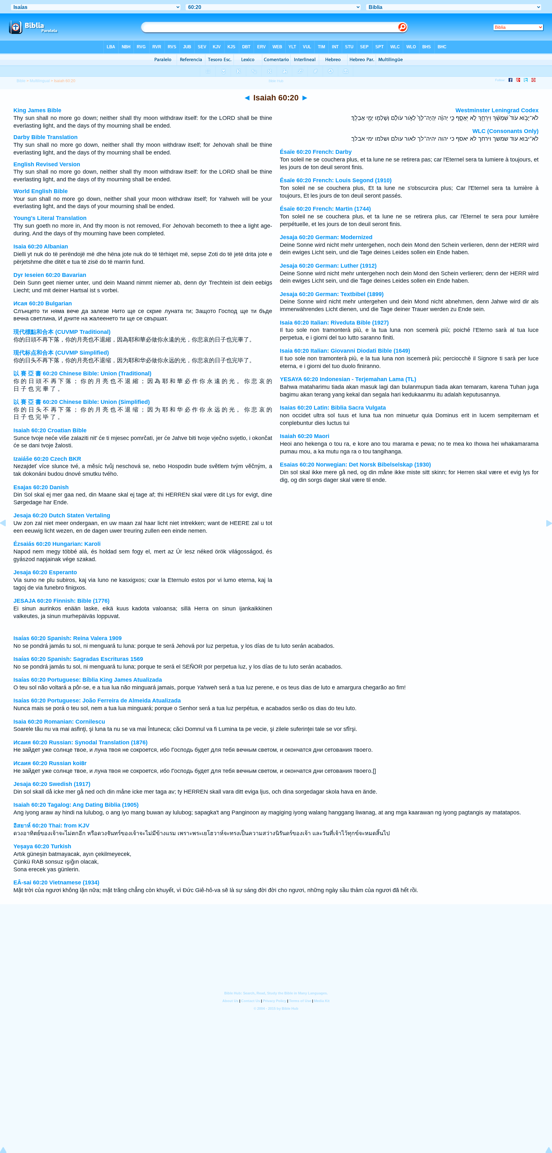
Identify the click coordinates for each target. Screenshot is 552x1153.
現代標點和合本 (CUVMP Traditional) (62, 332)
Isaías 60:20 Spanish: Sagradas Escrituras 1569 (78, 659)
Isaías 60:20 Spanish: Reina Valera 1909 (67, 638)
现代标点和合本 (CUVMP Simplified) (61, 352)
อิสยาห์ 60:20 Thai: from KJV (51, 825)
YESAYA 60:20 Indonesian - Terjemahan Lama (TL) (348, 379)
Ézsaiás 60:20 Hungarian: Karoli (57, 544)
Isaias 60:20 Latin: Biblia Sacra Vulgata (333, 407)
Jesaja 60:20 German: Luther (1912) (328, 266)
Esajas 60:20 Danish (41, 487)
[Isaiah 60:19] (8, 537)
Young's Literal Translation (50, 218)
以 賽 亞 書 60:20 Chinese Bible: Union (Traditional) (82, 373)
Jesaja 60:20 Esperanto (45, 572)
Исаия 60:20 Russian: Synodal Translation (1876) (80, 742)
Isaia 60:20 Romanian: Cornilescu (59, 721)
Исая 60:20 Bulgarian (42, 303)
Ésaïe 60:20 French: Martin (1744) (325, 209)
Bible (21, 81)
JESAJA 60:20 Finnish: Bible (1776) (61, 601)
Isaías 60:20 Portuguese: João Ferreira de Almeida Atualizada (97, 700)
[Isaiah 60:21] (544, 537)
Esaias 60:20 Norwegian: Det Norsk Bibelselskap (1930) (355, 464)
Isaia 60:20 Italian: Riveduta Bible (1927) (334, 322)
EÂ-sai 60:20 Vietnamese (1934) (56, 882)
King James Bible (37, 110)
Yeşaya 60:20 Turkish (42, 846)
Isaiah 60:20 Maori (304, 436)
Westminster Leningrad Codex (497, 110)
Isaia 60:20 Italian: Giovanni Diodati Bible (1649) (345, 351)
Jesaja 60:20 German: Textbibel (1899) (332, 294)
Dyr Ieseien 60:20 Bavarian (49, 275)
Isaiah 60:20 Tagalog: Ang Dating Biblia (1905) (76, 805)
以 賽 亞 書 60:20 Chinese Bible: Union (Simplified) (81, 402)
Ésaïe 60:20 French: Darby (316, 152)
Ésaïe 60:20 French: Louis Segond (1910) (336, 180)
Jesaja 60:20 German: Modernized (326, 237)
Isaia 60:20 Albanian (40, 246)
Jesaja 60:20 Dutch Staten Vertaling (61, 515)
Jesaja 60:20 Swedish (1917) (51, 784)
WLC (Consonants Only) (505, 131)
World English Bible (40, 191)
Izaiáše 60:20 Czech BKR (47, 459)
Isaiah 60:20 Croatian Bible (50, 430)
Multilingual (40, 81)
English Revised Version (46, 164)
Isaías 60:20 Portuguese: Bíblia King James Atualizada (87, 680)
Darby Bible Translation (45, 137)
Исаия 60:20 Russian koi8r (50, 763)
